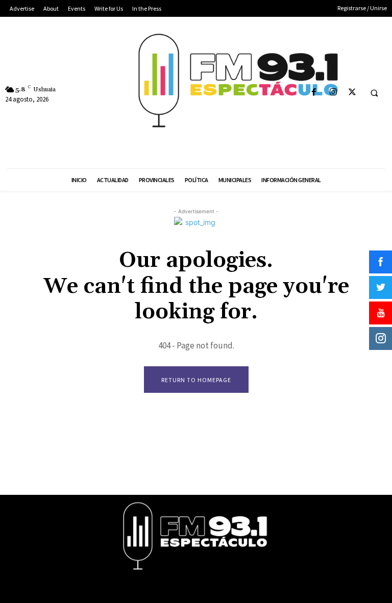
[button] (374, 93)
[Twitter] (352, 92)
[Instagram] (333, 92)
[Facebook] (314, 92)
